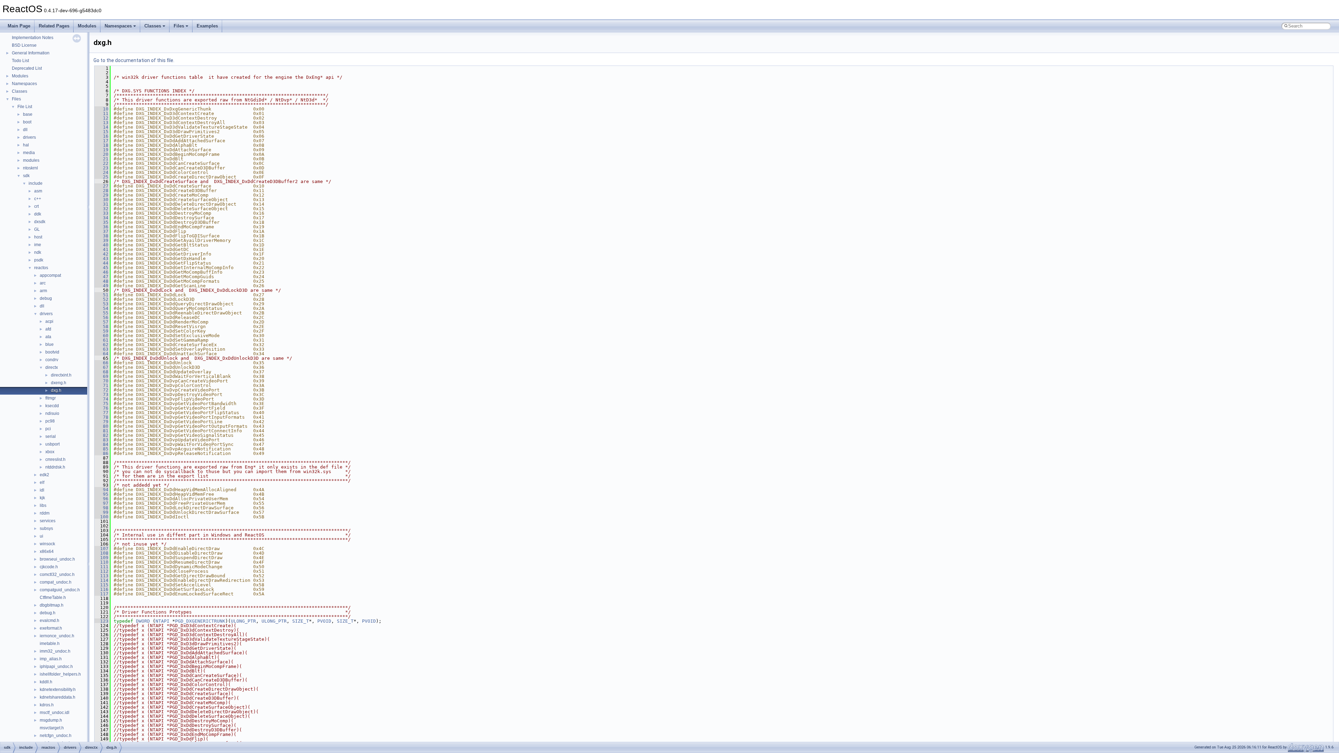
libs (43, 505)
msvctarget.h (52, 727)
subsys (46, 528)
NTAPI (162, 621)
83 (101, 439)
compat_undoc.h (55, 582)
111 (101, 566)
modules (31, 160)
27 (101, 186)
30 (101, 199)
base (27, 114)
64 (101, 353)
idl (42, 490)
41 (101, 249)
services (47, 520)
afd (48, 329)
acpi (49, 321)
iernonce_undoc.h (57, 635)
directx (51, 367)
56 (101, 317)
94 (101, 489)
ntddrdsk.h (55, 467)
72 (101, 390)
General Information (31, 53)
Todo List (20, 60)
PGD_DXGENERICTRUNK (200, 621)
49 (101, 285)
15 (101, 131)
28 (101, 190)
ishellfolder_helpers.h (60, 674)
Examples (207, 26)
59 (101, 331)
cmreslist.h (55, 459)
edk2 (44, 474)
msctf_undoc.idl (54, 712)
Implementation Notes (32, 37)
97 (101, 503)
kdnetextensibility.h (58, 689)
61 (101, 340)
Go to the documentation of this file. (133, 60)
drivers (29, 137)
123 (101, 621)
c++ (37, 198)
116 (101, 589)
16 (101, 136)
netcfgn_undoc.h (55, 735)
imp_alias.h (51, 658)
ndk (37, 252)
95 (101, 494)
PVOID (324, 621)
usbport (52, 444)
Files (179, 26)
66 (101, 362)
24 (101, 172)
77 (101, 412)
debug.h (47, 612)
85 (101, 448)
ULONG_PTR (243, 621)
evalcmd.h (49, 620)
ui (41, 536)
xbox (49, 451)
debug (46, 298)
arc (43, 283)
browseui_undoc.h (57, 559)
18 (101, 145)
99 (101, 512)
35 (101, 222)
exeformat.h (51, 628)
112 (101, 571)
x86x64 (47, 551)
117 (101, 593)
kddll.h (46, 681)
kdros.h (47, 704)
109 (101, 557)
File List (24, 106)
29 (101, 195)
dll (25, 129)
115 (101, 584)
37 (101, 231)
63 (101, 349)
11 (101, 113)
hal (26, 145)
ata (48, 336)
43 (101, 258)
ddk (37, 214)
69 (101, 376)
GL (37, 229)
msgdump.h (51, 720)
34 (101, 217)
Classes (152, 26)
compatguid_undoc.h (60, 589)
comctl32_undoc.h (57, 574)
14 (101, 127)
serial (50, 436)
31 (101, 204)
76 (101, 408)
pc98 (50, 421)
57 (101, 322)
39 (101, 240)
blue (49, 344)
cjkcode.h (49, 566)
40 (101, 245)
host (38, 237)
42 (101, 254)
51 (101, 294)
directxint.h (61, 375)
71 (101, 385)
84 (101, 444)
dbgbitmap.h (51, 605)
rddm (45, 513)
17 (101, 140)
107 (101, 548)
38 (101, 235)
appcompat (50, 275)
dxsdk (39, 221)
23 (101, 167)
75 (101, 403)
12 (101, 118)
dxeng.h (58, 382)
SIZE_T (300, 621)
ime (37, 244)
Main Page (19, 26)
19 (101, 149)
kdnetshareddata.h (57, 697)
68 (101, 371)
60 (101, 335)
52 (101, 299)
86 (101, 453)
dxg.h (56, 390)
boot (27, 122)
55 (101, 312)
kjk (42, 497)
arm (43, 290)
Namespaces (118, 26)
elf (42, 482)
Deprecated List (27, 68)
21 (101, 158)
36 (101, 226)
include (36, 183)
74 (101, 399)
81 (101, 430)
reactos (41, 267)
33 (101, 213)
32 (101, 208)
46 (101, 272)
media (29, 152)
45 (101, 267)
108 (101, 553)
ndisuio (52, 413)
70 (101, 380)
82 (101, 435)
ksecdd (52, 405)
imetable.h (50, 643)
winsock (47, 543)
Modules (87, 26)
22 (101, 163)
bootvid (52, 352)
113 (101, 575)
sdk (26, 175)
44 (101, 263)
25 (101, 177)
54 (101, 308)
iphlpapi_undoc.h (56, 666)
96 (101, 498)
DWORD (143, 621)
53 (101, 303)
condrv (51, 359)
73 (101, 394)
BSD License (24, 45)
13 (101, 122)
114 (101, 580)
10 (101, 109)
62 (101, 344)
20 (101, 154)
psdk (38, 260)
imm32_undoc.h (55, 651)
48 (101, 281)
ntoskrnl (30, 168)
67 (101, 367)
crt (36, 206)
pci (48, 428)
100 (101, 516)
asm (38, 191)
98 (101, 507)
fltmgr (50, 398)
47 (101, 276)
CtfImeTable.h (53, 597)
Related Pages (54, 26)
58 (101, 326)
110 (101, 562)
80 (101, 426)
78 (101, 417)
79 (101, 421)
